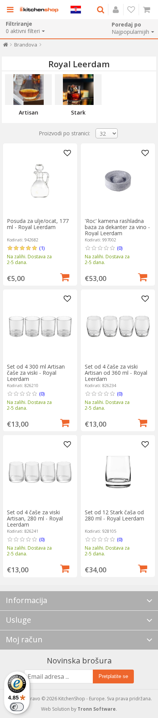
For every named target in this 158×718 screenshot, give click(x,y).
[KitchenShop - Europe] (39, 9)
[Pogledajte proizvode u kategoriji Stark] (78, 89)
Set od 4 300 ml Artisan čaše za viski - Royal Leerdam (36, 372)
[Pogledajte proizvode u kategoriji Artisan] (28, 89)
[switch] (17, 707)
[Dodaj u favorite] (67, 153)
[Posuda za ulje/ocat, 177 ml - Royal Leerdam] (40, 181)
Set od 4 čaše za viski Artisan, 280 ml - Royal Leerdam (35, 518)
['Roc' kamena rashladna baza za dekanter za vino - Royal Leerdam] (118, 181)
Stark (78, 112)
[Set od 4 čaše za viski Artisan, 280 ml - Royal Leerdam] (40, 472)
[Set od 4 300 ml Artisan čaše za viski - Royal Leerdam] (40, 326)
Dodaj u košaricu (64, 276)
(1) (41, 247)
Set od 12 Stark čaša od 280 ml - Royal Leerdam (114, 515)
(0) (119, 247)
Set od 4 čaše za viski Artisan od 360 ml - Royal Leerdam (116, 372)
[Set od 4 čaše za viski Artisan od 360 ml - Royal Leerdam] (118, 326)
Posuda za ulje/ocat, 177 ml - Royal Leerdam (38, 224)
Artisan (28, 112)
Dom (5, 46)
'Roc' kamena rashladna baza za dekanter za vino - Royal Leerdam (117, 227)
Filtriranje (19, 23)
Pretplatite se (113, 676)
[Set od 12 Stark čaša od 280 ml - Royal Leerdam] (118, 472)
